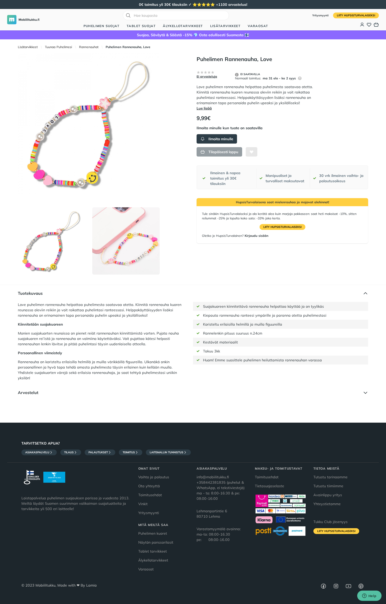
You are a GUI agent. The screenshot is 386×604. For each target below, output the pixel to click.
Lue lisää (204, 108)
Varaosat (258, 26)
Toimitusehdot (150, 495)
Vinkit (143, 504)
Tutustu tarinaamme (330, 477)
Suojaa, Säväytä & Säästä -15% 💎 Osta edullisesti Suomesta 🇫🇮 (193, 35)
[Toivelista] (369, 24)
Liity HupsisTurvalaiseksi (356, 15)
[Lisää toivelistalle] (251, 152)
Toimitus (129, 452)
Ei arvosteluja (207, 76)
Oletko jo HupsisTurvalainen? (235, 236)
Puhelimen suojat (102, 26)
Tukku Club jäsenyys (330, 521)
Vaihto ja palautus (153, 477)
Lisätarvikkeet (225, 26)
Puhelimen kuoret (152, 533)
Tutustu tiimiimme (328, 486)
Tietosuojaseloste (269, 486)
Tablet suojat (141, 26)
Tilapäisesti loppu (223, 152)
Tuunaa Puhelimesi (58, 47)
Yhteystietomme (327, 504)
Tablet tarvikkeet (152, 551)
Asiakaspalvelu (37, 452)
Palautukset (98, 452)
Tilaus (69, 452)
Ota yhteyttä (149, 486)
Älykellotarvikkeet (183, 26)
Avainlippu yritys (327, 495)
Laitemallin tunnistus (166, 452)
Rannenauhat (89, 47)
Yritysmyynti (320, 15)
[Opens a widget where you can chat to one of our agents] (369, 596)
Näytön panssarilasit (155, 542)
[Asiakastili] (362, 24)
